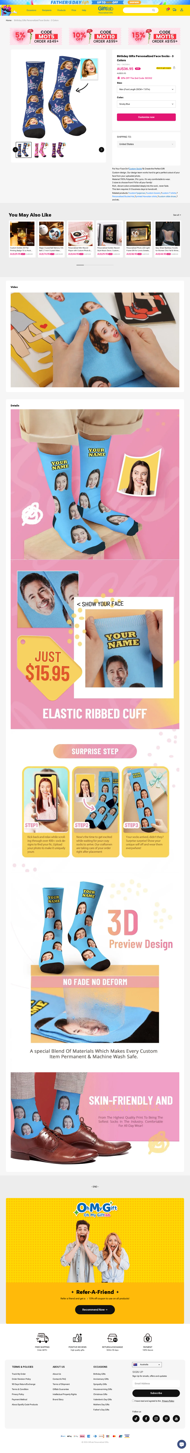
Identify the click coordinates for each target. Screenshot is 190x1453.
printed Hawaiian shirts (146, 196)
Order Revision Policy (21, 1379)
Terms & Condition (20, 1389)
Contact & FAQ (59, 1379)
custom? (133, 193)
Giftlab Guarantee (61, 1389)
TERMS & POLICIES (22, 1366)
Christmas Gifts (100, 1394)
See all (176, 215)
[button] (15, 149)
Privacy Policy (18, 1394)
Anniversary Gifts (101, 1379)
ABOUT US (59, 1366)
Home (8, 20)
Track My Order (19, 1374)
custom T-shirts (169, 193)
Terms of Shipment (61, 1384)
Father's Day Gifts (101, 1409)
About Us (57, 1374)
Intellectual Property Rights (65, 1394)
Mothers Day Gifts (101, 1404)
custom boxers (153, 193)
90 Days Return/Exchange (23, 1384)
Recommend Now (93, 1309)
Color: (120, 97)
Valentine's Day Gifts (102, 1399)
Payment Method (19, 1399)
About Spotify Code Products (25, 1404)
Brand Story (58, 1399)
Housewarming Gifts (102, 1389)
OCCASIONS (100, 1366)
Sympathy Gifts (100, 1384)
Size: (119, 83)
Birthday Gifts (99, 1374)
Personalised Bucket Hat (123, 196)
